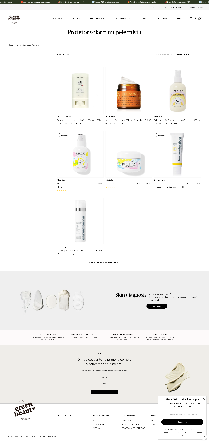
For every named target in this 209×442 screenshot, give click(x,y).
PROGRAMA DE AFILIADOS (133, 428)
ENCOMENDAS (99, 424)
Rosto (75, 18)
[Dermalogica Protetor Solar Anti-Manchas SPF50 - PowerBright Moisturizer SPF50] (80, 221)
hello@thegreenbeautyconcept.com (160, 340)
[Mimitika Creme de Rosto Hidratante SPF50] (128, 154)
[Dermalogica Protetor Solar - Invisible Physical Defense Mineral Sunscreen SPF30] (177, 154)
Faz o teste (157, 306)
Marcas (56, 18)
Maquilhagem (96, 18)
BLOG (153, 424)
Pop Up (142, 18)
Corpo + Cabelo (121, 18)
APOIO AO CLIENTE (101, 420)
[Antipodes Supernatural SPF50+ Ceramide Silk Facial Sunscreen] (128, 90)
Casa (10, 45)
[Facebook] (59, 416)
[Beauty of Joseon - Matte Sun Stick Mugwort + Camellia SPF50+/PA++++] (80, 90)
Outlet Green (161, 18)
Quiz (179, 18)
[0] (199, 18)
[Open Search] (191, 18)
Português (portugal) (195, 7)
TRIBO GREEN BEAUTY (131, 424)
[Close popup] (204, 399)
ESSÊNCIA (97, 428)
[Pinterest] (70, 416)
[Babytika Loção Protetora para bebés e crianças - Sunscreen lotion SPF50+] (177, 90)
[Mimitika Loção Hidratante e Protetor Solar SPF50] (80, 154)
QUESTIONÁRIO (158, 420)
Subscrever (104, 392)
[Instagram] (64, 416)
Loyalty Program (176, 7)
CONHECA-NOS (128, 420)
